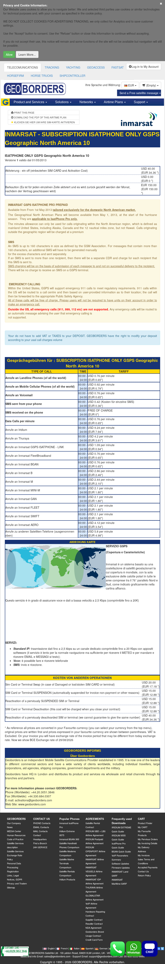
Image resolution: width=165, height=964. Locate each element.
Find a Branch (40, 843)
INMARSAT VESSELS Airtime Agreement (94, 871)
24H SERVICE (40, 847)
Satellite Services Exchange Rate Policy (15, 855)
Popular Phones (69, 819)
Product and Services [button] (29, 102)
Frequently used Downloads (122, 821)
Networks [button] (86, 102)
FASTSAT (117, 67)
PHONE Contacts (42, 823)
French (64, 948)
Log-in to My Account (145, 67)
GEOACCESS (96, 67)
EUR (131, 85)
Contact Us (143, 871)
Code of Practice (15, 839)
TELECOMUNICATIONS (22, 67)
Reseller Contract (94, 923)
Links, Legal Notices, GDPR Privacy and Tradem (17, 879)
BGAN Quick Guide (121, 851)
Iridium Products (67, 879)
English (51, 948)
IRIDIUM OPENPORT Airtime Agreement (95, 851)
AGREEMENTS (95, 819)
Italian (76, 948)
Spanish (89, 948)
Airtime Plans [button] (114, 102)
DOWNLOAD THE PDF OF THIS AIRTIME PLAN (39, 117)
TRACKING (52, 67)
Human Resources (16, 835)
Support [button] (140, 102)
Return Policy (144, 875)
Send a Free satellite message (139, 93)
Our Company (14, 823)
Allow (9, 54)
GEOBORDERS (16, 819)
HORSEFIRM (15, 76)
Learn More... (27, 54)
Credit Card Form (94, 939)
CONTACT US (41, 819)
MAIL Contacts (40, 831)
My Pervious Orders (148, 839)
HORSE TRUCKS (42, 76)
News (10, 827)
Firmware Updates (121, 867)
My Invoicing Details (147, 843)
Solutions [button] (62, 102)
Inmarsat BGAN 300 (69, 839)
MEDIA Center (14, 831)
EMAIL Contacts (41, 827)
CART (141, 819)
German (103, 948)
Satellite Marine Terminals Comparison (66, 863)
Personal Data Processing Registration (14, 867)
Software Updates (120, 863)
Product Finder (145, 823)
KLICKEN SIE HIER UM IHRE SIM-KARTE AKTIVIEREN (44, 122)
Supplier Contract (94, 919)
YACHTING (73, 67)
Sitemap (11, 887)
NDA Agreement (93, 927)
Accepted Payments (148, 867)
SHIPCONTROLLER (72, 76)
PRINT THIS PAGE (23, 112)
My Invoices (144, 855)
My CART (142, 827)
